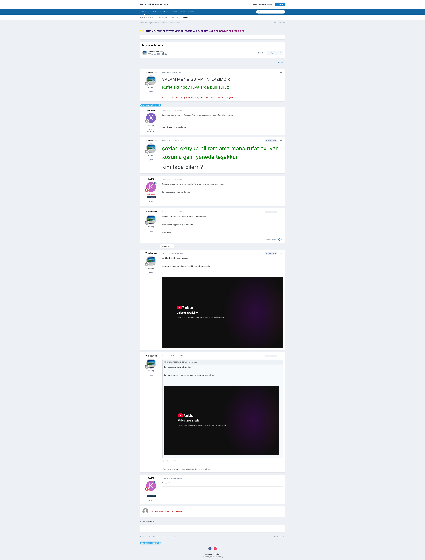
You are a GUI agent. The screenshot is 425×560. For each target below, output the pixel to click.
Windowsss (158, 52)
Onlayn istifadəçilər (147, 17)
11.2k (152, 201)
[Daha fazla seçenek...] (281, 72)
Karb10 (151, 179)
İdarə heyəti (175, 17)
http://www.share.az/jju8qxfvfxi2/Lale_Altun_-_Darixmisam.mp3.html (186, 469)
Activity (154, 12)
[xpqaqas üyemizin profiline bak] (151, 118)
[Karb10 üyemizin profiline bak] (151, 187)
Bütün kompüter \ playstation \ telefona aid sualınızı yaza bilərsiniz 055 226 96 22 (192, 31)
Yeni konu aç (278, 62)
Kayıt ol (280, 4)
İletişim (217, 554)
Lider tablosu (162, 17)
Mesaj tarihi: (172, 110)
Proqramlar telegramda (150, 105)
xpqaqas (151, 110)
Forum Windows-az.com (154, 4)
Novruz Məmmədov (270, 239)
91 (152, 92)
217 (151, 129)
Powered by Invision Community (212, 557)
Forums (185, 17)
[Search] (282, 12)
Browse (145, 12)
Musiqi (164, 54)
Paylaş (261, 53)
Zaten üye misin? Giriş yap (262, 4)
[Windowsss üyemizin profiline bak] (144, 53)
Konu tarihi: (172, 72)
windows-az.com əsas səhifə (183, 12)
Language (208, 554)
